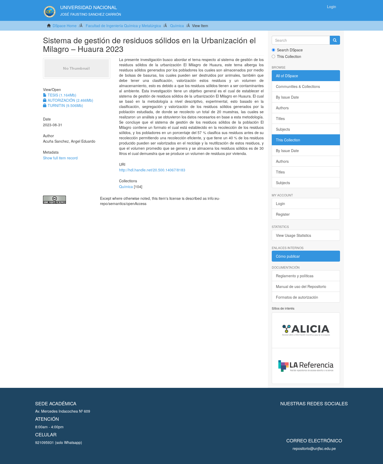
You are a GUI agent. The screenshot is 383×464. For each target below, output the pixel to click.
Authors (282, 107)
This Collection (289, 56)
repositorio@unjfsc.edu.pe (314, 448)
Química (177, 25)
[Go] (335, 40)
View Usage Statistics (293, 235)
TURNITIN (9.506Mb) (65, 105)
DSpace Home (65, 25)
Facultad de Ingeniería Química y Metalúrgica (123, 25)
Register (283, 214)
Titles (280, 118)
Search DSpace (290, 49)
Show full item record (60, 157)
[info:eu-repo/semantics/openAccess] (67, 200)
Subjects (283, 129)
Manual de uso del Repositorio (301, 286)
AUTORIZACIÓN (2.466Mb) (70, 100)
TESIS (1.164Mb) (61, 95)
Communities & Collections (298, 86)
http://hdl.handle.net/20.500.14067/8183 (152, 169)
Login (280, 203)
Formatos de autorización (297, 297)
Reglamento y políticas (294, 275)
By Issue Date (287, 97)
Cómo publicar (288, 256)
